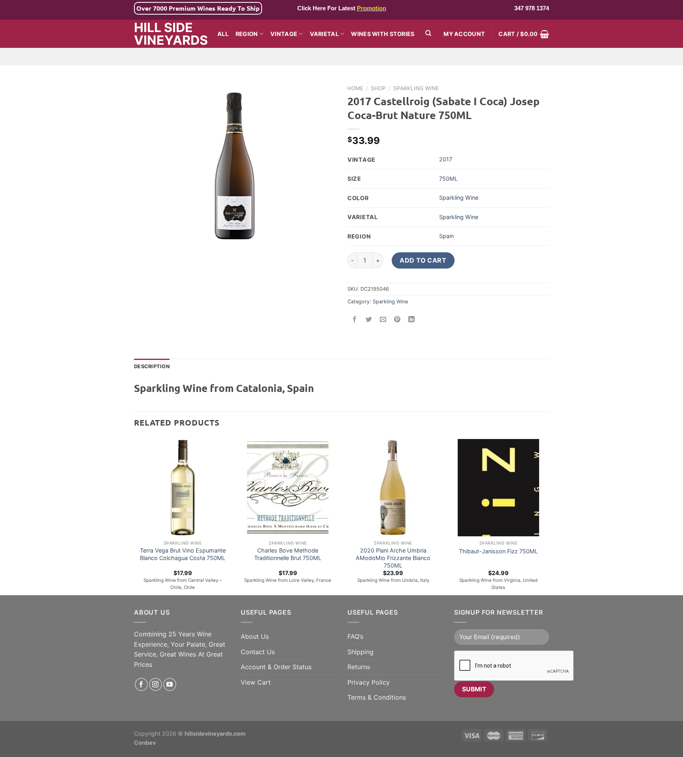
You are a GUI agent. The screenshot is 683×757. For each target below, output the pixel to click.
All (222, 33)
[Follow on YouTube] (169, 684)
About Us (255, 636)
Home (355, 88)
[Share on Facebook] (354, 319)
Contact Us (258, 652)
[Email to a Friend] (383, 319)
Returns (358, 667)
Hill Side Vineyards (170, 34)
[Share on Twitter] (368, 319)
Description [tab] (152, 366)
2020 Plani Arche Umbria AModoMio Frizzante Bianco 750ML (393, 557)
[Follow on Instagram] (155, 684)
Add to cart (423, 260)
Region (247, 33)
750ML (448, 178)
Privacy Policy (368, 682)
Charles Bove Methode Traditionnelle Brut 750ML (287, 554)
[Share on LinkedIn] (411, 319)
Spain (446, 236)
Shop (378, 88)
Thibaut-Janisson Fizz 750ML (498, 551)
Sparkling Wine (416, 88)
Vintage (283, 33)
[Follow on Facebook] (141, 684)
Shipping (360, 652)
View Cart (256, 682)
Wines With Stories (382, 33)
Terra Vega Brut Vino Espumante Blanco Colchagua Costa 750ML (183, 554)
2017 (445, 159)
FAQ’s (355, 636)
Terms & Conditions (376, 697)
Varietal (324, 33)
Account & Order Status (276, 667)
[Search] (428, 33)
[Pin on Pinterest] (397, 319)
